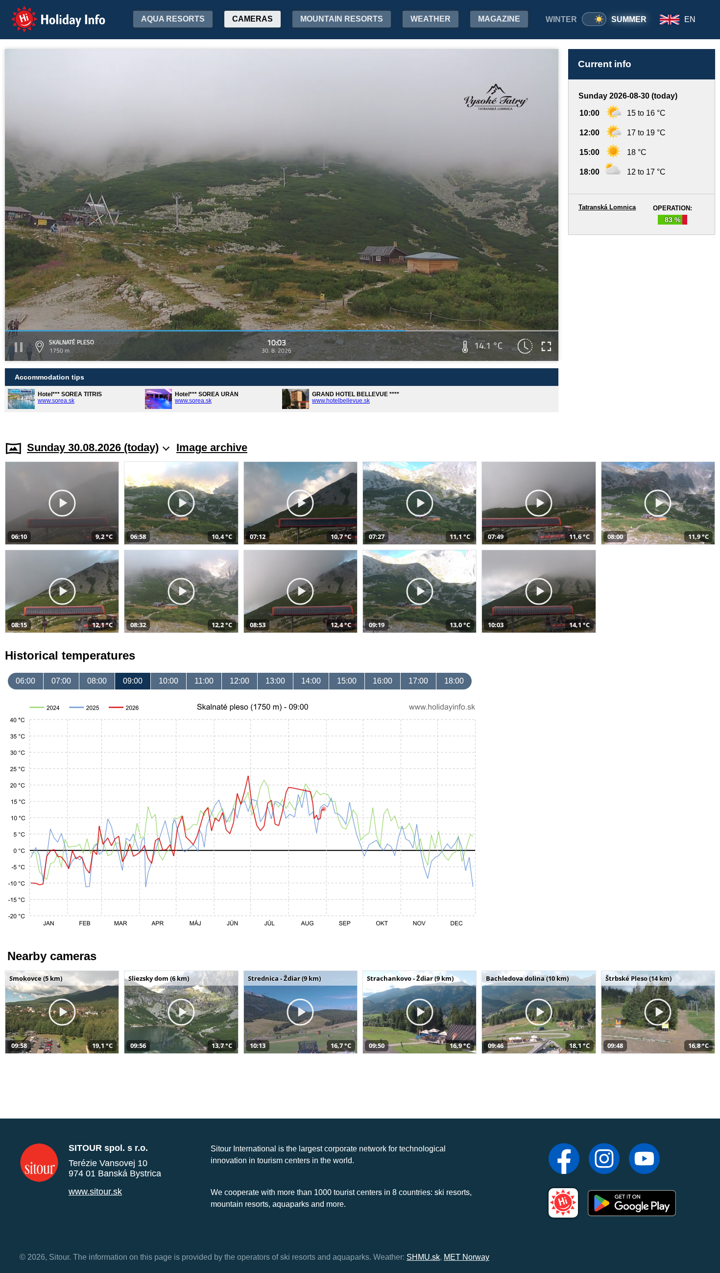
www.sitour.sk (95, 1192)
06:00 (25, 681)
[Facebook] (564, 1159)
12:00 (239, 681)
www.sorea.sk (56, 400)
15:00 (347, 681)
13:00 (275, 681)
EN (690, 19)
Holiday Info (49, 12)
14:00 (311, 681)
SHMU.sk (423, 1257)
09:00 (133, 681)
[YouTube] (644, 1159)
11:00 (204, 681)
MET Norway (466, 1257)
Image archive (211, 447)
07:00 (61, 681)
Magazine (499, 19)
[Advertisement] (641, 328)
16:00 (382, 681)
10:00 (168, 681)
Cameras (252, 19)
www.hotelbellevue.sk (341, 400)
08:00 (97, 681)
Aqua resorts (173, 19)
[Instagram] (604, 1159)
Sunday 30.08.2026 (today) (93, 447)
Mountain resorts (341, 19)
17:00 (418, 681)
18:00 (454, 681)
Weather (430, 19)
